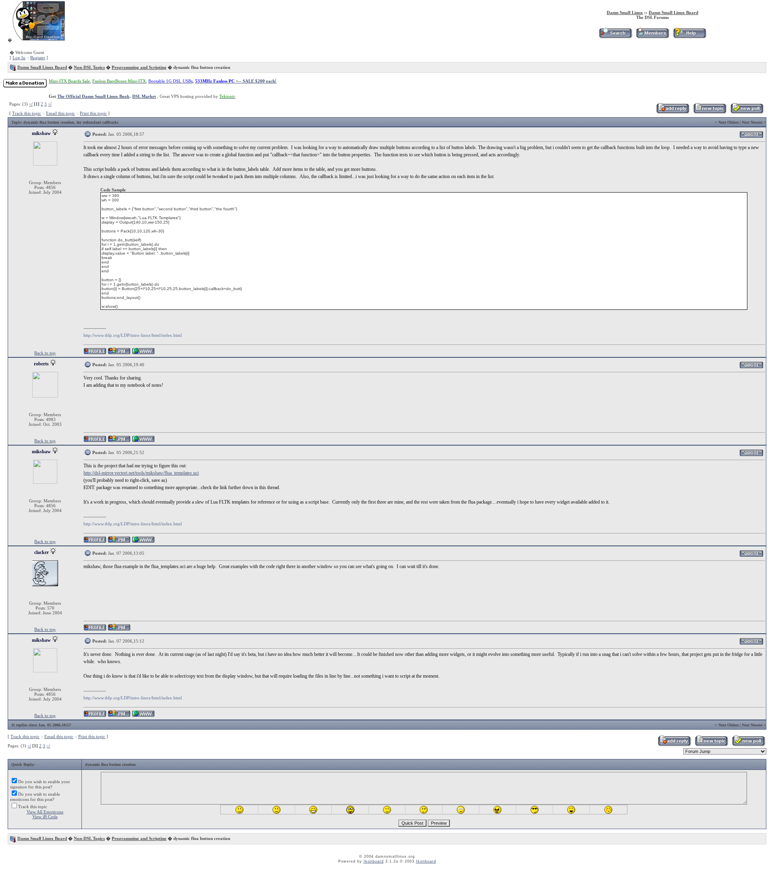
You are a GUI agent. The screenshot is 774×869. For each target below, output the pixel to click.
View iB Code (45, 816)
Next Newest (752, 122)
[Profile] (94, 353)
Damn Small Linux (625, 12)
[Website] (143, 353)
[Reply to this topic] (673, 112)
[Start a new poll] (747, 112)
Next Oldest (728, 122)
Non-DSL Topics (89, 67)
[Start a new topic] (710, 112)
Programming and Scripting (139, 67)
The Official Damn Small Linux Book (93, 96)
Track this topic (26, 113)
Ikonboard (374, 861)
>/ (50, 104)
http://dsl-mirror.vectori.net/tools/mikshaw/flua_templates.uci (141, 473)
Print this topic (93, 113)
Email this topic (60, 113)
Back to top (45, 353)
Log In (18, 57)
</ (31, 104)
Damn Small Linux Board (673, 12)
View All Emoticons (45, 811)
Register (37, 57)
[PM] (119, 353)
